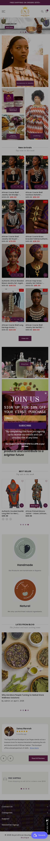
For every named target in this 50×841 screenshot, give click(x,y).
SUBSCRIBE (25, 425)
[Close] (45, 393)
